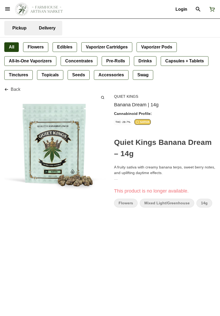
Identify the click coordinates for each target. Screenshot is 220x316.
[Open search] (198, 9)
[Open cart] (211, 9)
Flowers (126, 203)
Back (15, 89)
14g (204, 203)
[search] (102, 97)
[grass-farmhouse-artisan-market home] (39, 9)
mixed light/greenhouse (167, 203)
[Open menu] (7, 9)
